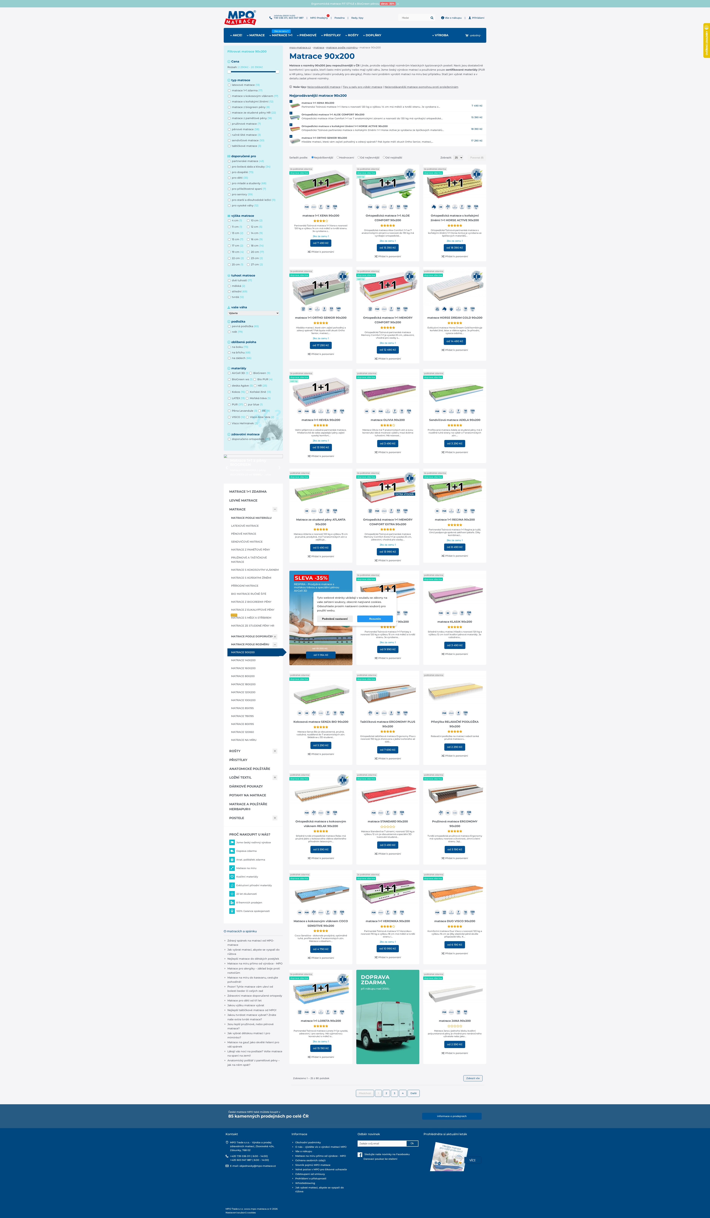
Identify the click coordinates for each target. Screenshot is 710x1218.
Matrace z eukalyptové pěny (252, 609)
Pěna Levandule (244, 410)
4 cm (237, 220)
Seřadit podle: (299, 157)
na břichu (241, 352)
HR (262, 385)
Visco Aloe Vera (262, 417)
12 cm (256, 226)
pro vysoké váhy (245, 205)
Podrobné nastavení (335, 619)
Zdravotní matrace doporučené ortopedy (254, 995)
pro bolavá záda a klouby (251, 166)
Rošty (234, 751)
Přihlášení (477, 17)
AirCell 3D (240, 373)
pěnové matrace (245, 129)
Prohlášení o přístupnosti (310, 1178)
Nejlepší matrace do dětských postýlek (253, 958)
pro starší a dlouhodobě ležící (253, 200)
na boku (240, 347)
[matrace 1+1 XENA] (295, 105)
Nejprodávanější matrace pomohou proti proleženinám (421, 87)
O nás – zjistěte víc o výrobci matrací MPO (320, 1146)
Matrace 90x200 (243, 652)
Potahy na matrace (247, 795)
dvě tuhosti (242, 280)
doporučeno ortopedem (250, 439)
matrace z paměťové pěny (252, 118)
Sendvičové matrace (247, 541)
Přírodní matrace (244, 585)
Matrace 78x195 (242, 716)
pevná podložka (245, 326)
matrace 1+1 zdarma (247, 90)
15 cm (237, 239)
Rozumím (375, 619)
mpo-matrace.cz (300, 47)
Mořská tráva (260, 398)
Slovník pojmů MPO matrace (312, 1164)
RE (266, 410)
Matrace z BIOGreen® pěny (251, 601)
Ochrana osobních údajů (310, 1160)
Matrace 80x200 (243, 676)
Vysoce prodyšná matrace (355, 3)
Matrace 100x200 (243, 700)
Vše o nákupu (453, 17)
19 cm (238, 252)
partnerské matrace (248, 161)
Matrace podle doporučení (252, 636)
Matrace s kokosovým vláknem (255, 569)
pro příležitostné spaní (249, 188)
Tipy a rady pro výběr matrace (362, 87)
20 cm (257, 252)
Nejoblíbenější (324, 157)
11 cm (237, 226)
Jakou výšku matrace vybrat (245, 1005)
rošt (237, 331)
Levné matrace (243, 500)
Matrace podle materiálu (251, 517)
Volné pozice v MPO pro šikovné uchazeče (321, 1169)
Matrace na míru (243, 740)
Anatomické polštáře (249, 769)
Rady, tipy (357, 17)
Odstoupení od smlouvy (310, 1174)
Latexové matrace (245, 525)
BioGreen (261, 373)
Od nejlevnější (370, 157)
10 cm (257, 220)
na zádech (241, 358)
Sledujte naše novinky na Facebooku (386, 1154)
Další (413, 1093)
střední (239, 291)
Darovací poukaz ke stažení (377, 1158)
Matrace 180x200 (243, 684)
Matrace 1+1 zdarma (248, 491)
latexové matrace (246, 85)
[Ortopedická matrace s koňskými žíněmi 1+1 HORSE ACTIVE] (295, 128)
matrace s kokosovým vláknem (255, 96)
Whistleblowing (305, 1183)
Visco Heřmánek (245, 423)
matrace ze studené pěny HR (254, 112)
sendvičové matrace (248, 140)
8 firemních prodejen (249, 902)
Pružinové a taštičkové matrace (249, 560)
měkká (238, 286)
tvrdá (238, 297)
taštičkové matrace (246, 146)
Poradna (339, 17)
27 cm (257, 264)
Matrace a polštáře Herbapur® (248, 806)
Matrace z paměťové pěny (250, 549)
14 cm (257, 233)
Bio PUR (265, 379)
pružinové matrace (246, 123)
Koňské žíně (260, 392)
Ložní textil (240, 777)
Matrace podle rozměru (342, 47)
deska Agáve (242, 385)
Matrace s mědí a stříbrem (251, 617)
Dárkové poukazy (246, 786)
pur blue (255, 404)
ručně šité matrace (246, 134)
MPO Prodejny (319, 17)
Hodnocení (347, 157)
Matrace (318, 47)
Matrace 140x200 (243, 660)
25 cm (237, 264)
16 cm (257, 239)
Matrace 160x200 (243, 668)
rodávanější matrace (327, 87)
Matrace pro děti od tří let (244, 1000)
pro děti (240, 177)
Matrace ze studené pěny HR (252, 625)
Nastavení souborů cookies (241, 1212)
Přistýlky (238, 760)
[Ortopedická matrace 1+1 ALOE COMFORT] (295, 117)
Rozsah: (232, 67)
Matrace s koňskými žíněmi (251, 577)
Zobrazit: (446, 157)
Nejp (310, 87)
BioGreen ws (242, 379)
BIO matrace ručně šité (248, 593)
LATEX (238, 398)
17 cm (237, 245)
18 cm (257, 245)
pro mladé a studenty (249, 183)
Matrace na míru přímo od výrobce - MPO (255, 963)
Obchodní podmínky (308, 1142)
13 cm (237, 233)
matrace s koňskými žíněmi (252, 101)
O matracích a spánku (240, 931)
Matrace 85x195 (242, 708)
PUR (237, 404)
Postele (236, 818)
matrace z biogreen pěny (251, 107)
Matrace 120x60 (242, 732)
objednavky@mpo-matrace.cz (257, 1165)
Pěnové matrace (243, 533)
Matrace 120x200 (243, 692)
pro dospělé (242, 172)
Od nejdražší (394, 157)
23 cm (257, 258)
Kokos (238, 392)
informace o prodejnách (452, 1116)
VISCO (238, 417)
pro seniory (242, 194)
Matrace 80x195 (242, 724)
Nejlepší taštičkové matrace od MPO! (251, 1010)
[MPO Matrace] (240, 11)
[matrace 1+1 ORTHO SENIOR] (295, 140)
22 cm (238, 258)
